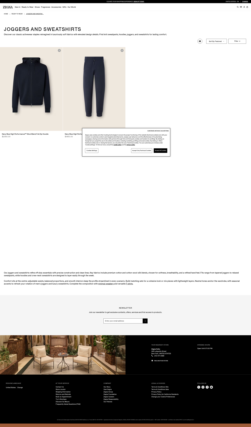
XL (98, 127)
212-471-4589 (159, 356)
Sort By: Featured (215, 41)
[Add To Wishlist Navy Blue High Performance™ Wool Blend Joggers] (122, 50)
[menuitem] (17, 7)
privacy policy (131, 145)
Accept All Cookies (160, 150)
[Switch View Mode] (199, 41)
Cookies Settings (91, 150)
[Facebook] (207, 387)
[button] (238, 7)
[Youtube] (211, 387)
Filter (236, 41)
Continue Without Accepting (158, 131)
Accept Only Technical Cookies (141, 150)
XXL (103, 127)
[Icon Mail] (241, 7)
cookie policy (117, 145)
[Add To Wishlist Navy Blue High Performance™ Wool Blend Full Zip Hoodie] (59, 50)
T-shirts (129, 284)
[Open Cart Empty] (247, 7)
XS (29, 127)
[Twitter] (198, 387)
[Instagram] (202, 387)
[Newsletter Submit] (145, 321)
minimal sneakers (106, 284)
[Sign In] (244, 7)
